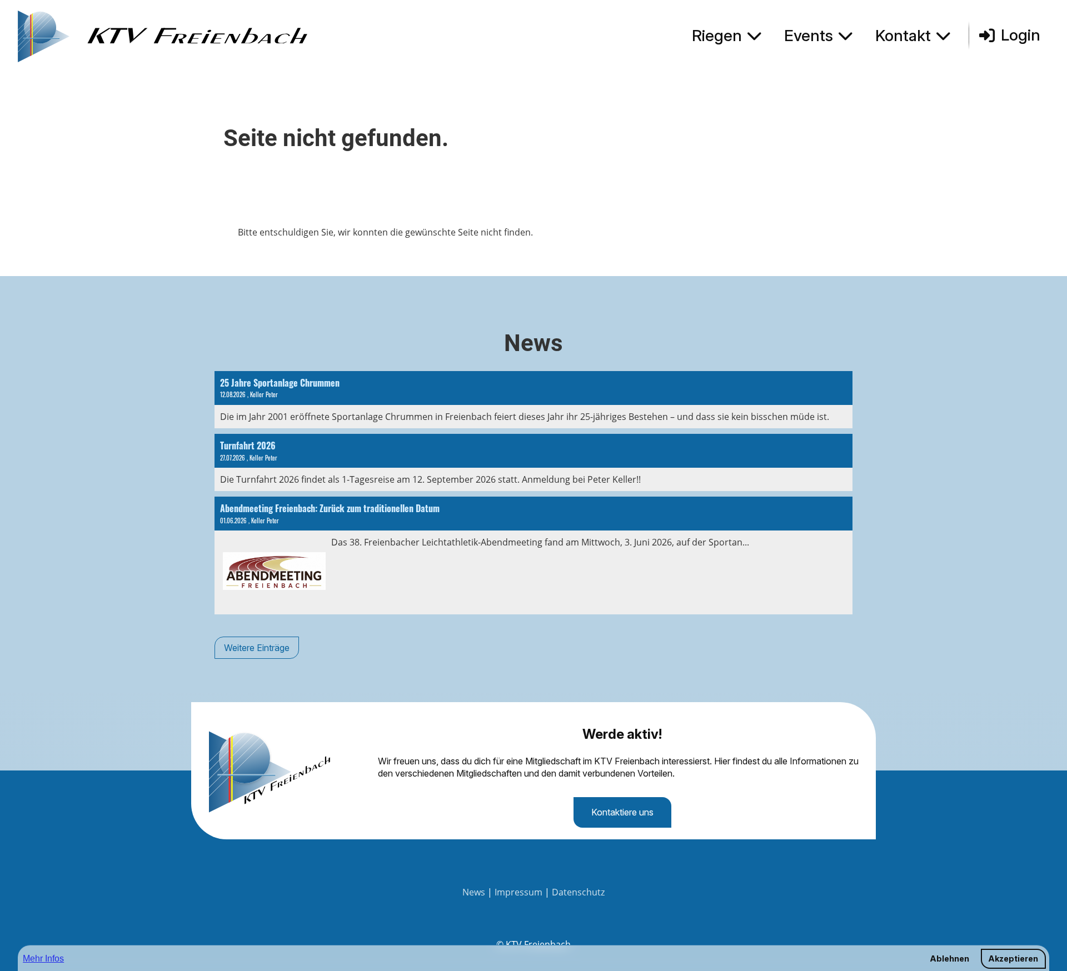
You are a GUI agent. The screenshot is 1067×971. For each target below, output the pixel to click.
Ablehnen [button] (949, 958)
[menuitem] (729, 35)
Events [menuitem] (808, 35)
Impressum (518, 892)
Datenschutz (578, 892)
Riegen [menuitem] (717, 35)
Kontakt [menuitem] (903, 35)
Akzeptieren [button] (1013, 958)
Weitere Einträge (257, 647)
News (473, 892)
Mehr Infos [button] (43, 958)
